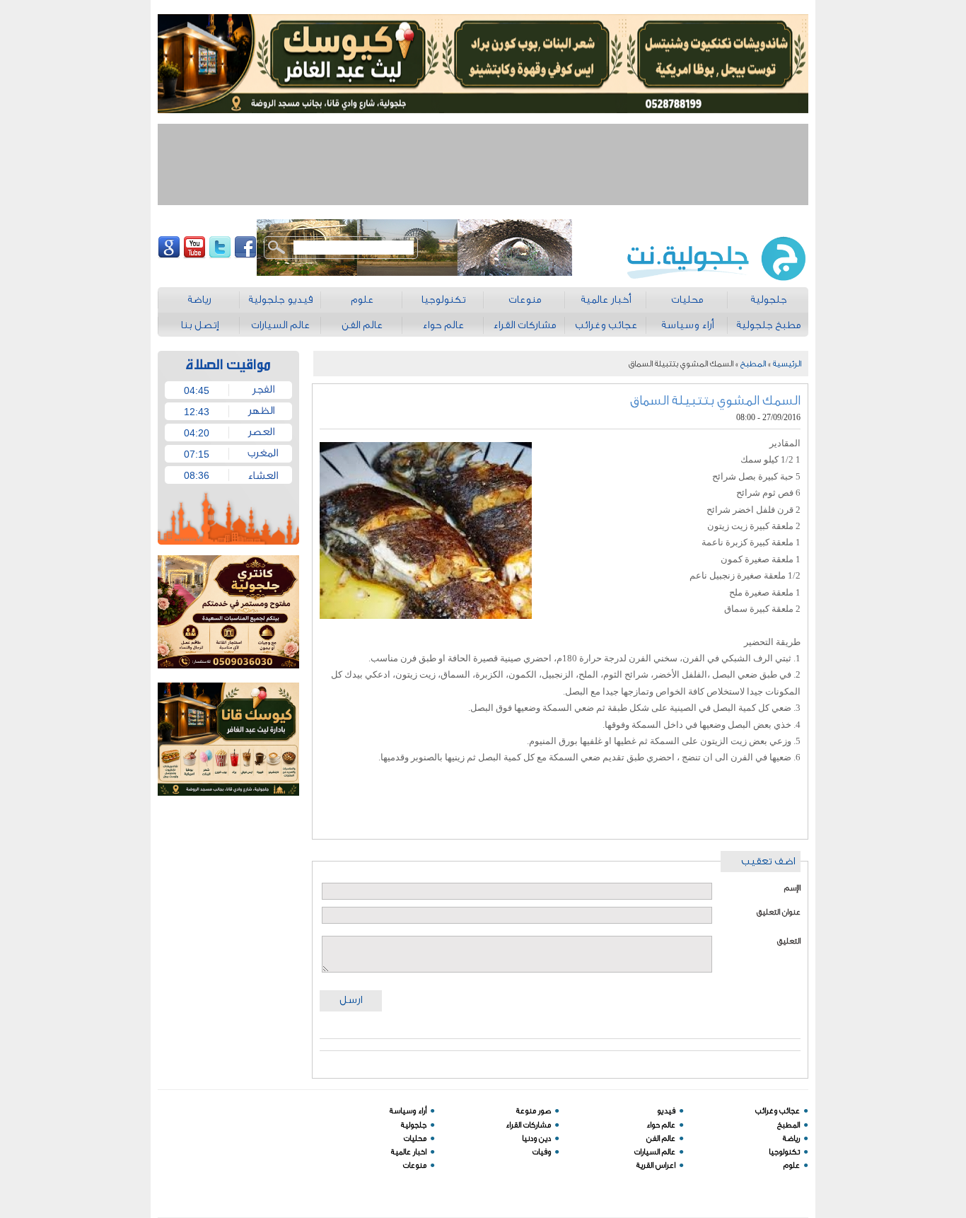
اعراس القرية (655, 1165)
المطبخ (753, 364)
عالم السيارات (654, 1151)
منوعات (414, 1165)
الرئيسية (787, 364)
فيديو (666, 1110)
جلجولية (413, 1125)
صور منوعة (533, 1110)
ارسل (350, 1000)
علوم (792, 1165)
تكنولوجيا (784, 1151)
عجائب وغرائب (777, 1110)
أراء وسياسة (408, 1110)
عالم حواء (660, 1125)
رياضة (791, 1138)
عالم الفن (660, 1138)
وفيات (542, 1151)
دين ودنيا (536, 1138)
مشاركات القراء (528, 1125)
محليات (415, 1138)
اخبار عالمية (408, 1151)
